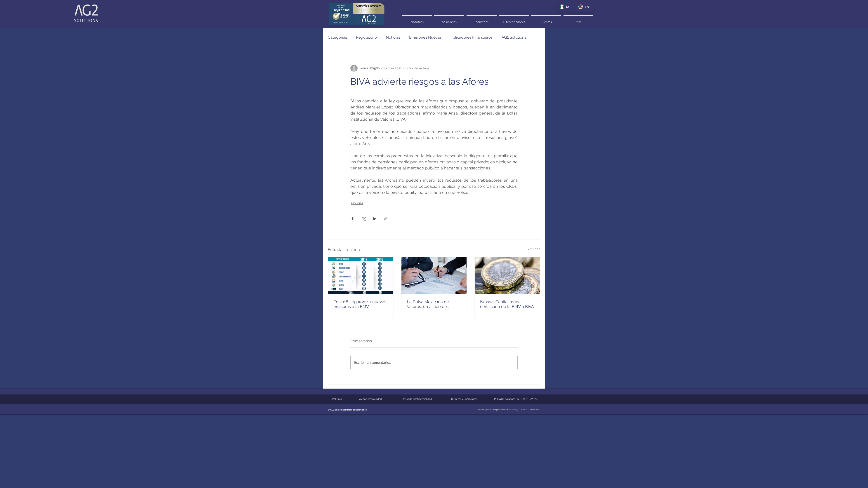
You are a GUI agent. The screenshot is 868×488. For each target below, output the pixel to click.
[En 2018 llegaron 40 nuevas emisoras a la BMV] (360, 275)
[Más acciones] (515, 68)
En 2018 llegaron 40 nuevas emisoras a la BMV (359, 304)
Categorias (337, 37)
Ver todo (534, 249)
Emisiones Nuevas (425, 37)
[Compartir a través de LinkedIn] (375, 218)
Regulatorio (366, 37)
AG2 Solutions (514, 37)
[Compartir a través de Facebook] (352, 218)
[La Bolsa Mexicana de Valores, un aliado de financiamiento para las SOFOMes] (434, 275)
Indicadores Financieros (472, 37)
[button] (417, 19)
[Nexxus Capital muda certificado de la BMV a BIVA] (507, 275)
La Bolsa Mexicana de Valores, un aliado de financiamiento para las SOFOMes (429, 304)
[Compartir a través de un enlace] (386, 218)
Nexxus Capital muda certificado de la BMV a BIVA (507, 304)
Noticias (393, 37)
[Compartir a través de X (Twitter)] (363, 218)
